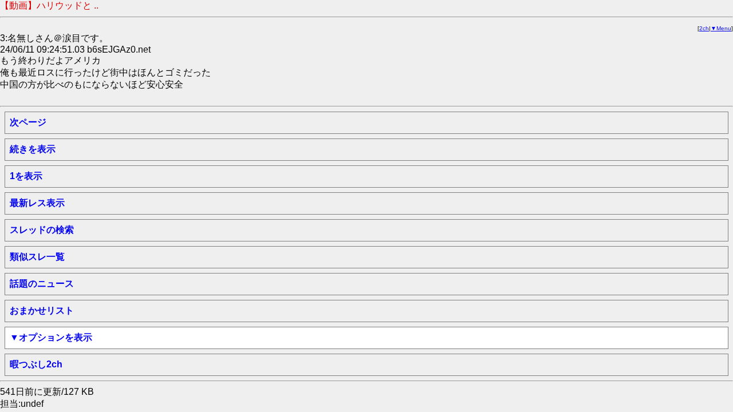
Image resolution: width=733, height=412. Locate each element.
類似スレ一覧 (37, 257)
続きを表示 (33, 149)
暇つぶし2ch (36, 364)
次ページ (28, 122)
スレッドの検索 (42, 230)
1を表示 (26, 176)
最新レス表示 (37, 203)
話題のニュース (42, 283)
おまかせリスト (42, 310)
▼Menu (721, 28)
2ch (704, 28)
